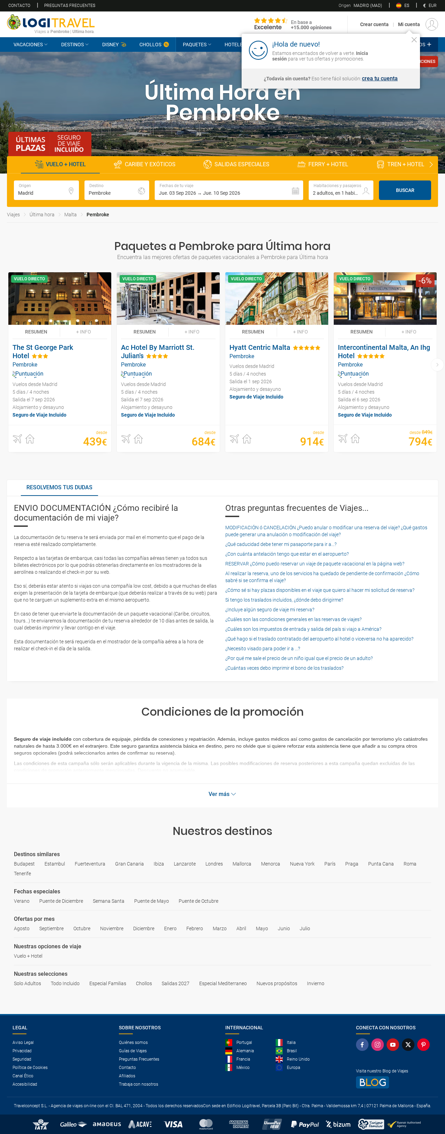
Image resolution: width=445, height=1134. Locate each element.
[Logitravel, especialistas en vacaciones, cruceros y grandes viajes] (51, 22)
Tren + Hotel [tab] (405, 164)
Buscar (405, 190)
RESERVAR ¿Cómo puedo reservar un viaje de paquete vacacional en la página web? (314, 563)
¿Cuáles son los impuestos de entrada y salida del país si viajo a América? (303, 629)
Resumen (36, 332)
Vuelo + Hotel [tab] (66, 164)
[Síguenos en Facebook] (363, 1044)
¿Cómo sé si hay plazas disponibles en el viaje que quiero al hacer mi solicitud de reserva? (319, 590)
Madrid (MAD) (360, 5)
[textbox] (46, 190)
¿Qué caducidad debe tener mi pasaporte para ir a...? (281, 544)
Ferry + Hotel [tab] (328, 164)
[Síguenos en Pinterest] (424, 1044)
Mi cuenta (409, 24)
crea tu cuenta (380, 78)
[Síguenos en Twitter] (409, 1044)
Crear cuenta (374, 24)
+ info (83, 332)
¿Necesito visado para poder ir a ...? (262, 648)
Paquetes (195, 44)
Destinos (72, 44)
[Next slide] (431, 164)
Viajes (13, 214)
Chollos (150, 44)
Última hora (42, 214)
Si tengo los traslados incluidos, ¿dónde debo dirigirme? (284, 600)
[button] (229, 190)
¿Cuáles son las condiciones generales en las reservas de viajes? (293, 619)
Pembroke (98, 214)
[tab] (59, 488)
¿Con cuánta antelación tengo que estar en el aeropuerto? (287, 554)
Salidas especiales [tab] (242, 164)
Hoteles (235, 44)
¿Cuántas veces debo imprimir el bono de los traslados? (284, 668)
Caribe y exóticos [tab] (150, 164)
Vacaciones (28, 44)
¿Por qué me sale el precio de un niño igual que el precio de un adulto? (299, 658)
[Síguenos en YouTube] (394, 1044)
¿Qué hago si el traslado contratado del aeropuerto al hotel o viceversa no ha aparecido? (319, 639)
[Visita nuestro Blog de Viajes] (394, 1082)
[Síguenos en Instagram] (379, 1044)
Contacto (19, 5)
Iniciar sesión (392, 50)
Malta (70, 214)
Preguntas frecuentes (69, 5)
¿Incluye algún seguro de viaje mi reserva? (269, 609)
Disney (110, 44)
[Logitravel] (293, 24)
